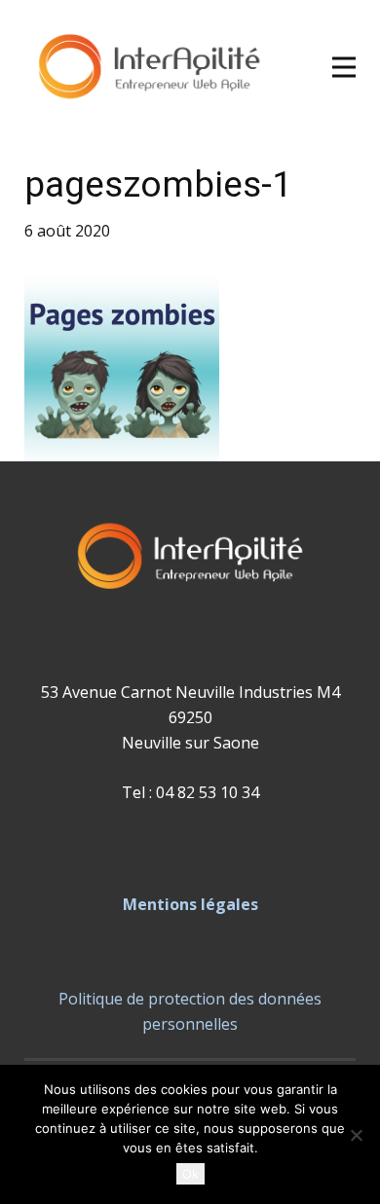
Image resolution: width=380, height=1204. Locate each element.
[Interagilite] (149, 67)
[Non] (355, 1135)
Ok (190, 1174)
